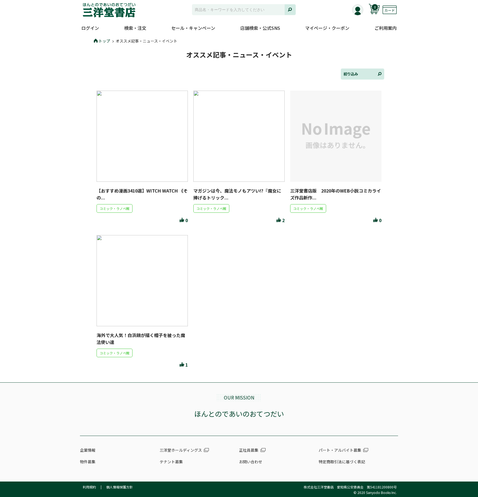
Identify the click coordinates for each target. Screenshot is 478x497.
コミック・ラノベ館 (114, 208)
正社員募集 (248, 450)
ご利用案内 (386, 28)
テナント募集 (171, 461)
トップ (104, 41)
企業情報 (87, 450)
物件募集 (87, 461)
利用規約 (89, 487)
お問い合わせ (250, 461)
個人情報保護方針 (119, 487)
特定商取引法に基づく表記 (342, 461)
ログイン (90, 28)
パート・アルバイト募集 (340, 450)
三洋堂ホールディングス (181, 450)
